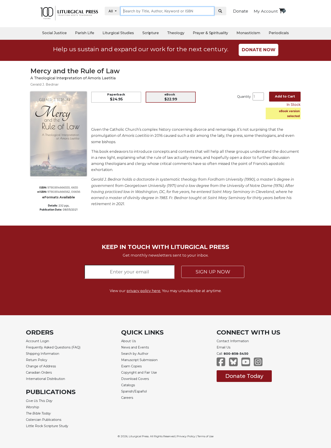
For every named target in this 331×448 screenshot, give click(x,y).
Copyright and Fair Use (139, 372)
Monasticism (248, 33)
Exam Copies (131, 366)
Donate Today (244, 376)
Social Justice (54, 33)
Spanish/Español (134, 391)
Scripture (150, 33)
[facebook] (221, 364)
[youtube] (245, 364)
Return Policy (36, 360)
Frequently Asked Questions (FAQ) (53, 347)
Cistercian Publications (43, 420)
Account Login (37, 341)
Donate (240, 11)
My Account (266, 11)
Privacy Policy (186, 436)
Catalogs (128, 385)
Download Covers (135, 379)
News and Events (135, 347)
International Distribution (45, 379)
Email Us (223, 347)
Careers (127, 398)
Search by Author (134, 354)
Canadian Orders (39, 372)
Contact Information (233, 341)
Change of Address (41, 366)
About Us (128, 341)
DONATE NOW (258, 49)
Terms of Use (205, 436)
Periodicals (279, 33)
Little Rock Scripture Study (47, 426)
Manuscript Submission (139, 360)
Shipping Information (42, 354)
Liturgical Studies (118, 33)
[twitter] (233, 364)
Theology (175, 33)
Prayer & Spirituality (210, 33)
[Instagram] (258, 364)
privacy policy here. (144, 291)
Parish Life (84, 33)
